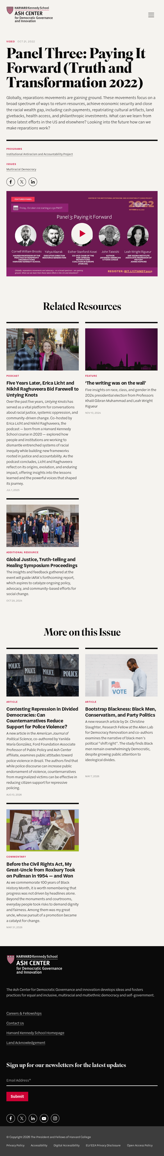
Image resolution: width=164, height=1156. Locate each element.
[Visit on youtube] (44, 1118)
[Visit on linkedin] (33, 1118)
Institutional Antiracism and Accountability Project (39, 154)
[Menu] (151, 14)
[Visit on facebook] (10, 1118)
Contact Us (15, 1023)
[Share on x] (22, 182)
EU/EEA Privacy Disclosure (103, 1145)
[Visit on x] (22, 1118)
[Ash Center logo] (29, 14)
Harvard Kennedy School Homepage (35, 1032)
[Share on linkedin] (33, 182)
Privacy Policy (15, 1145)
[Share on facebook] (10, 182)
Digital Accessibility (66, 1145)
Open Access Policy (139, 1145)
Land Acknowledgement (25, 1042)
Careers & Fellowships (24, 1013)
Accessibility (39, 1145)
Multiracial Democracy (21, 169)
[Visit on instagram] (55, 1118)
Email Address (13, 1075)
